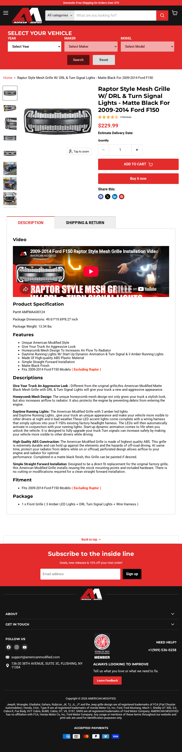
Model (126, 38)
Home (7, 78)
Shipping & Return (85, 222)
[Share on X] (107, 196)
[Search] (162, 15)
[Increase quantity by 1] (137, 149)
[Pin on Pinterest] (121, 196)
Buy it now (138, 178)
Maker (70, 38)
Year (12, 38)
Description (31, 222)
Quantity (103, 140)
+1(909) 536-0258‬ (162, 650)
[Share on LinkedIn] (114, 196)
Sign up (132, 574)
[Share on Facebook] (100, 196)
